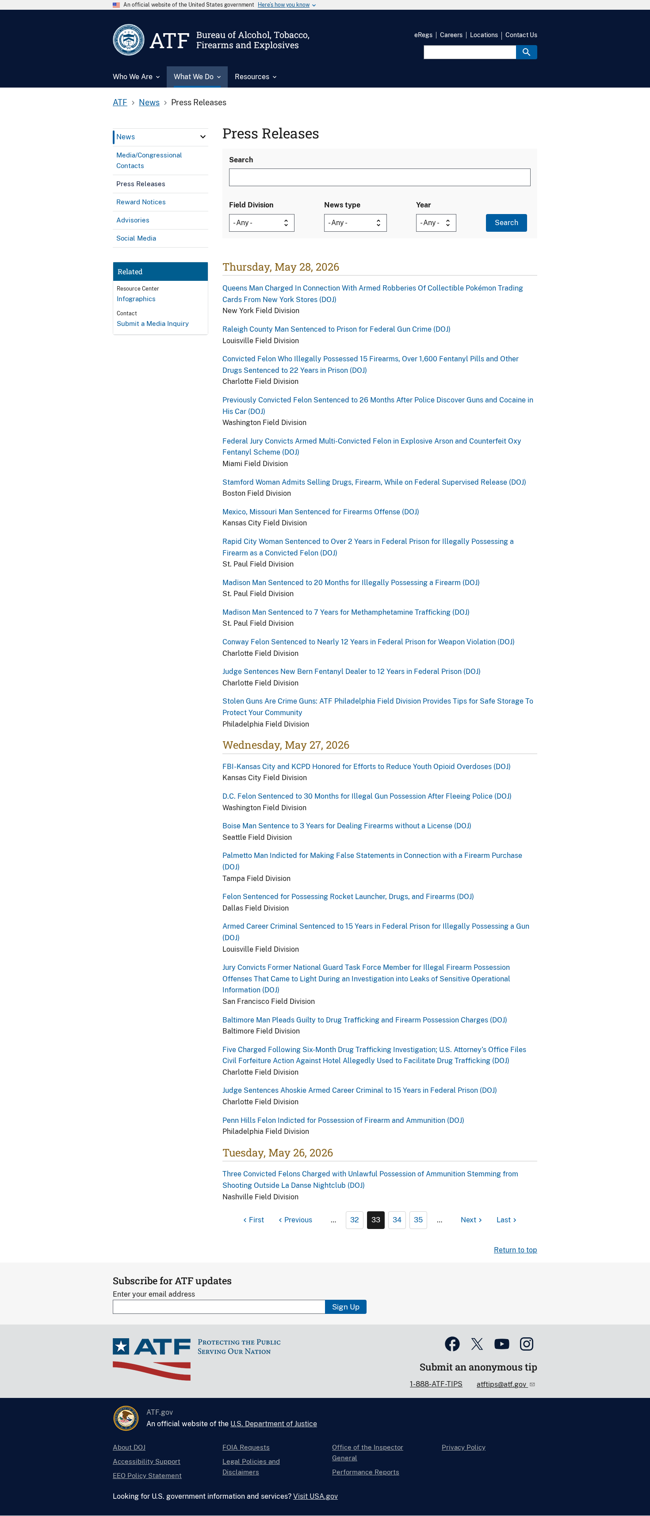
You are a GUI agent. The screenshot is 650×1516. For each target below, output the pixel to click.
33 (375, 1220)
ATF (120, 102)
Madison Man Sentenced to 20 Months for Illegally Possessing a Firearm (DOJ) (351, 582)
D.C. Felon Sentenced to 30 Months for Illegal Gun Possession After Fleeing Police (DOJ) (367, 796)
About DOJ (129, 1447)
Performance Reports (365, 1472)
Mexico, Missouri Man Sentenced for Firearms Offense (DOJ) (320, 512)
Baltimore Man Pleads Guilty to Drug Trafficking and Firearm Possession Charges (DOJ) (364, 1020)
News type (342, 205)
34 (397, 1220)
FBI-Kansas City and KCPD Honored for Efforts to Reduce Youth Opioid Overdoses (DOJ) (366, 766)
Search (241, 160)
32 (354, 1220)
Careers (451, 35)
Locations (484, 35)
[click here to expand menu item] (203, 136)
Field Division (251, 205)
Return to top (515, 1250)
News (149, 102)
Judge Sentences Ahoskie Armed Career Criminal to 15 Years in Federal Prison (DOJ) (359, 1090)
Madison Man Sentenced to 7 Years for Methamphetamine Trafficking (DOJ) (346, 612)
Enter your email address (154, 1294)
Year (423, 205)
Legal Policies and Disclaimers (251, 1467)
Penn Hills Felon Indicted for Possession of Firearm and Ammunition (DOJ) (343, 1120)
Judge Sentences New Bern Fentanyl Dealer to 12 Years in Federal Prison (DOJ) (351, 671)
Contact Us (521, 35)
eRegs (423, 35)
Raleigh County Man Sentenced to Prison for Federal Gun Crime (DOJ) (336, 329)
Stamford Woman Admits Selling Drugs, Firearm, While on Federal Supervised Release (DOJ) (374, 482)
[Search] (526, 52)
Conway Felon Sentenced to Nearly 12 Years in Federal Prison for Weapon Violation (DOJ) (368, 642)
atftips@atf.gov (502, 1384)
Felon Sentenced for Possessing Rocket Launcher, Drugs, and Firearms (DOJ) (348, 896)
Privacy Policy (464, 1447)
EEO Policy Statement (147, 1475)
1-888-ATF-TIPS (436, 1384)
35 (418, 1220)
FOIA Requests (246, 1447)
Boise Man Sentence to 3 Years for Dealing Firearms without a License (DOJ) (346, 826)
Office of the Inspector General (367, 1452)
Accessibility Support (146, 1461)
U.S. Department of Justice (273, 1424)
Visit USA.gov (315, 1496)
